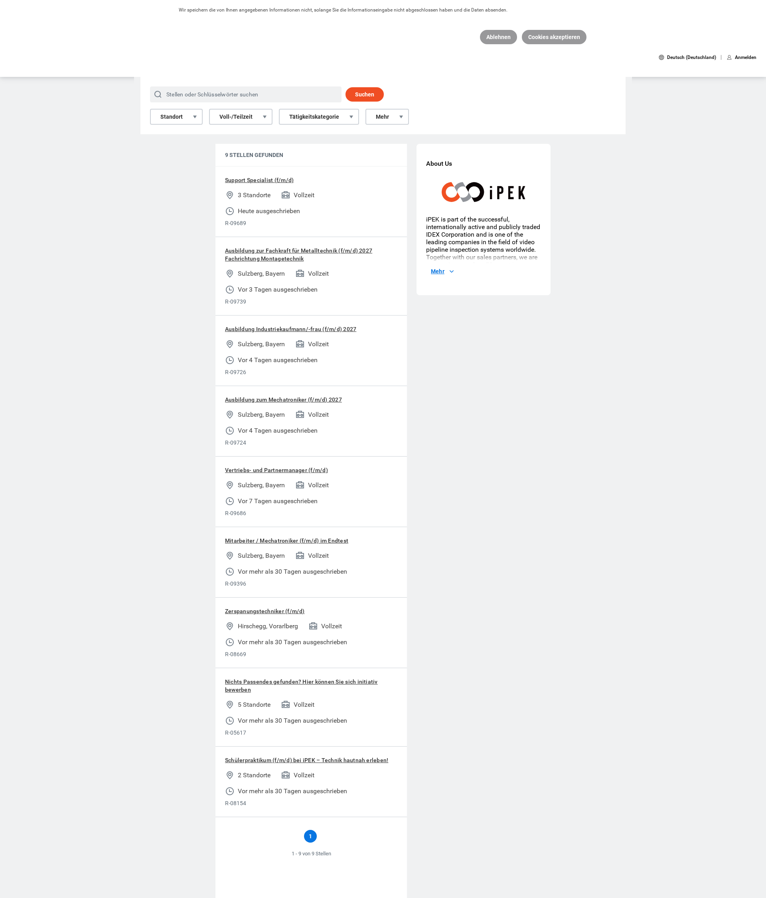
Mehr (382, 117)
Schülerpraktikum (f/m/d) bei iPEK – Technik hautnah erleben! (306, 760)
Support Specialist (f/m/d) (259, 180)
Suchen (364, 94)
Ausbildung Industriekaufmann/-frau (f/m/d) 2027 (290, 329)
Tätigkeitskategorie (314, 117)
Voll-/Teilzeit (236, 117)
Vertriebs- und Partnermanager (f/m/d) (276, 470)
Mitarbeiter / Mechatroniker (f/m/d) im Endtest (286, 540)
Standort (171, 117)
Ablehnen (498, 37)
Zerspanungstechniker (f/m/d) (265, 611)
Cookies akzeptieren (554, 37)
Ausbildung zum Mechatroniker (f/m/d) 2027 (283, 399)
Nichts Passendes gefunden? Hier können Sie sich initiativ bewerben (301, 685)
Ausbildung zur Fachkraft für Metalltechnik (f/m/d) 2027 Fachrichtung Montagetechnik (298, 254)
